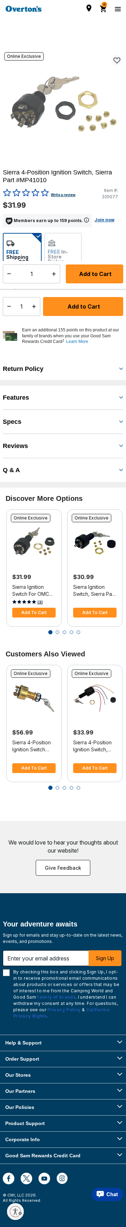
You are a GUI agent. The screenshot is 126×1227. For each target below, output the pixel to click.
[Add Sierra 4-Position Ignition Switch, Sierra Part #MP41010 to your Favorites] (116, 60)
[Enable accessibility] (15, 1211)
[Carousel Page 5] (78, 632)
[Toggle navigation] (117, 9)
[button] (71, 336)
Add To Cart (34, 612)
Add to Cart (83, 306)
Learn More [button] (77, 341)
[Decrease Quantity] (7, 306)
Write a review (63, 195)
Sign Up (105, 958)
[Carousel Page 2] (57, 632)
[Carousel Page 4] (71, 632)
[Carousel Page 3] (64, 632)
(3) (40, 602)
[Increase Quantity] (35, 306)
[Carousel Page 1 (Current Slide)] (50, 632)
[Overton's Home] (24, 9)
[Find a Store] (88, 8)
